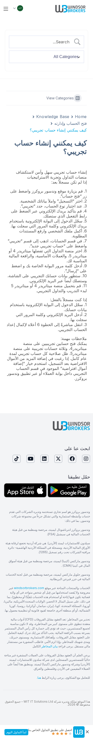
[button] (6, 9)
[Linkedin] (44, 459)
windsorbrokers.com (29, 588)
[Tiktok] (17, 459)
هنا (39, 677)
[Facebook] (72, 459)
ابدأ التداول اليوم (16, 732)
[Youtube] (30, 459)
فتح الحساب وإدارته (70, 123)
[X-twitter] (58, 459)
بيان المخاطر (49, 646)
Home (81, 116)
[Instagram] (86, 459)
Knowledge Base (52, 116)
